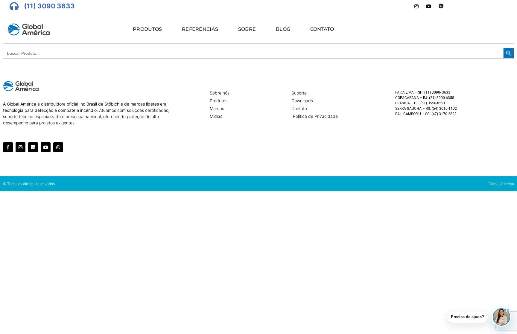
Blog (283, 29)
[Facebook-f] (8, 147)
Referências (200, 29)
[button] (501, 317)
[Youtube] (428, 6)
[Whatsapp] (441, 6)
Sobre (247, 29)
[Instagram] (416, 6)
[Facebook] (391, 6)
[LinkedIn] (404, 6)
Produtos (147, 29)
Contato (322, 29)
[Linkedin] (33, 147)
